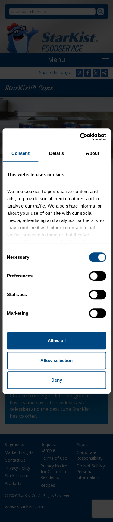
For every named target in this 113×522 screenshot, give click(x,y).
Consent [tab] (20, 153)
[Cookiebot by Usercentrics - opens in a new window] (80, 137)
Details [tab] (56, 153)
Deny (56, 380)
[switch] (97, 276)
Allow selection (56, 360)
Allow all (57, 340)
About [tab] (92, 153)
